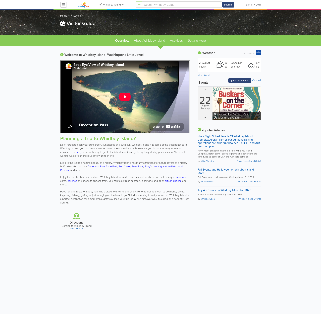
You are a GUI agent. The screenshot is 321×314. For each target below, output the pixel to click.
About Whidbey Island (149, 40)
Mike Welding (208, 161)
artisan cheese (173, 181)
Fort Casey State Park (131, 166)
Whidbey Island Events (249, 181)
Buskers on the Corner (228, 114)
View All (256, 80)
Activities (176, 40)
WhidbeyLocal (208, 199)
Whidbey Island (111, 5)
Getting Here (196, 40)
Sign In (249, 5)
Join (258, 5)
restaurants (179, 177)
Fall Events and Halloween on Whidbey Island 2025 (226, 171)
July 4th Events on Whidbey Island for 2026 (224, 190)
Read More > (76, 228)
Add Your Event (240, 80)
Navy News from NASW (249, 161)
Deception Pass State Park (102, 166)
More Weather (205, 75)
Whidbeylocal (208, 181)
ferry (79, 152)
